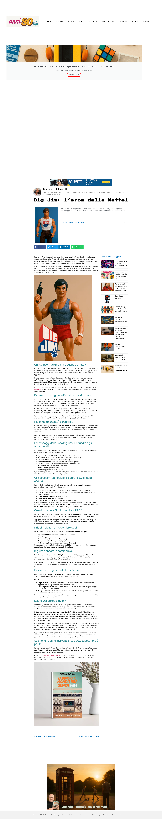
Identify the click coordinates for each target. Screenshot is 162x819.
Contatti (148, 21)
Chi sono (94, 21)
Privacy (122, 21)
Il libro (59, 21)
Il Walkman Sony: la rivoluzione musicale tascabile (121, 368)
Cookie (135, 21)
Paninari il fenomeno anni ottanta (120, 346)
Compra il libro (74, 75)
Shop (82, 21)
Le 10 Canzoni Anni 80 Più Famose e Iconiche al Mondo (121, 263)
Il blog (71, 21)
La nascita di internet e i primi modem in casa (120, 357)
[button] (124, 222)
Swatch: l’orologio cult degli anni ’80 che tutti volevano (121, 309)
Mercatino (108, 21)
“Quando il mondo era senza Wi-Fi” (50, 655)
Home (48, 21)
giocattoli (37, 389)
